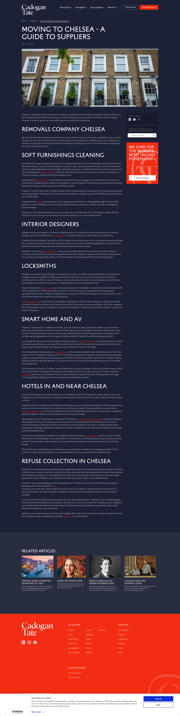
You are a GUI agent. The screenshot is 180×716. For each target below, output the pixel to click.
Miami (88, 630)
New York (72, 643)
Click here (68, 516)
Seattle (89, 652)
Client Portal (130, 7)
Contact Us (123, 639)
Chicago (89, 634)
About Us (123, 625)
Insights (33, 21)
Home (24, 21)
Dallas (88, 639)
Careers (121, 634)
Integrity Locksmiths (31, 301)
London (71, 630)
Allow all (158, 699)
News (120, 648)
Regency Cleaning (48, 172)
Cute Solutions (60, 352)
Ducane (39, 201)
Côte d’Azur (73, 639)
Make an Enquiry (149, 7)
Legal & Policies (77, 667)
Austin (89, 643)
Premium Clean (41, 180)
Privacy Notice (74, 673)
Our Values (123, 630)
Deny (158, 705)
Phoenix (102, 630)
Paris (70, 634)
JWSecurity (48, 288)
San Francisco (74, 652)
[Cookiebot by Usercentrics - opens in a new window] (18, 712)
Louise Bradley (59, 235)
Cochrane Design (50, 251)
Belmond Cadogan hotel (33, 411)
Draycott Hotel (91, 435)
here (54, 486)
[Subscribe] (154, 135)
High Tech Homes (86, 341)
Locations (74, 625)
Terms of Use (74, 677)
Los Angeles (73, 648)
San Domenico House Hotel (89, 419)
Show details (36, 712)
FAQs (120, 652)
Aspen (88, 648)
